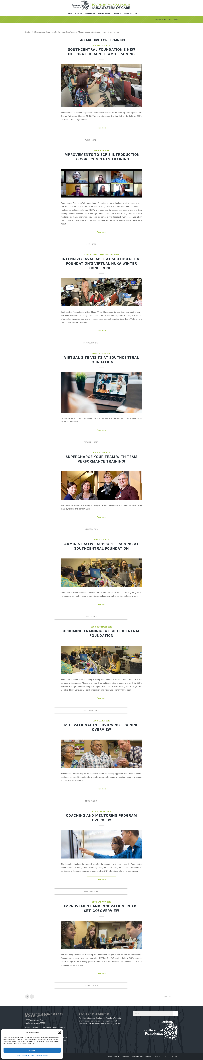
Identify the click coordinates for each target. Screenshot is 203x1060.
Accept (32, 1050)
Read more (101, 128)
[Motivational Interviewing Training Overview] (101, 754)
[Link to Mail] (165, 1056)
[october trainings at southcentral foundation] (101, 660)
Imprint (45, 1055)
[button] (59, 1032)
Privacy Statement (36, 1055)
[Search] (135, 13)
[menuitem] (69, 13)
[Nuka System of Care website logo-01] (101, 5)
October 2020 (104, 353)
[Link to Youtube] (176, 1056)
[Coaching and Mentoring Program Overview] (101, 844)
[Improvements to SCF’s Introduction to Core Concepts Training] (101, 183)
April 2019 (99, 540)
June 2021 (104, 150)
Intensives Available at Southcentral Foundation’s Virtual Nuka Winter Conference (101, 263)
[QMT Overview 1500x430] (101, 935)
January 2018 (104, 902)
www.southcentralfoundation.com (91, 1024)
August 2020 (99, 453)
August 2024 (99, 45)
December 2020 (97, 255)
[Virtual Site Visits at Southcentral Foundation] (101, 392)
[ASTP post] (101, 572)
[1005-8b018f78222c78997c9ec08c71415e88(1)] (101, 85)
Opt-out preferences (23, 1055)
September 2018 (104, 627)
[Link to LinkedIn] (172, 1056)
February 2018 (104, 811)
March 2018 (104, 721)
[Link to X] (169, 1056)
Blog (108, 45)
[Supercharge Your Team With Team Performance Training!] (101, 485)
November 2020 (112, 255)
